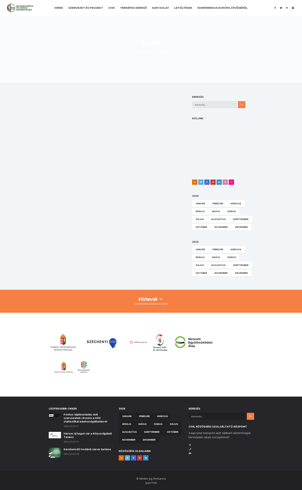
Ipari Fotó (151, 482)
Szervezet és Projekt (85, 7)
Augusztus (218, 219)
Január (200, 203)
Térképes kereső (133, 7)
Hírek (59, 7)
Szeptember (241, 219)
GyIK (111, 7)
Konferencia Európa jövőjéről (222, 7)
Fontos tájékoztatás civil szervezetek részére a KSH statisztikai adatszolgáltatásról (85, 418)
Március (236, 203)
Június (231, 211)
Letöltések (183, 7)
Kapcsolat (160, 7)
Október (201, 227)
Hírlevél (149, 299)
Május (216, 211)
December (241, 227)
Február (217, 203)
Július (200, 219)
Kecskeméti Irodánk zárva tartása (87, 449)
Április (200, 211)
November (221, 227)
